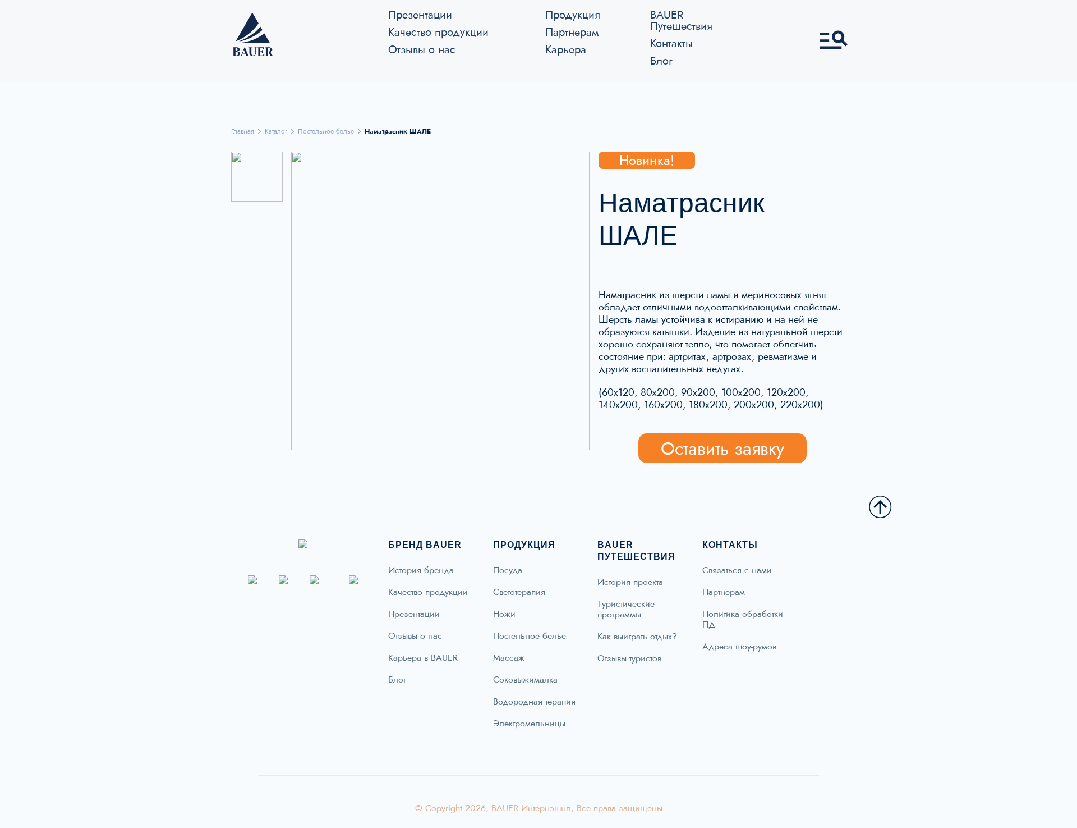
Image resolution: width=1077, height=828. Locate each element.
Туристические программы (626, 609)
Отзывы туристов (629, 658)
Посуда (507, 570)
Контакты (671, 43)
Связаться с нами (737, 570)
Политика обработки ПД (742, 619)
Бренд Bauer (425, 545)
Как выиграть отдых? (637, 636)
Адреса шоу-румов (739, 647)
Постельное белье (326, 131)
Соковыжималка (525, 680)
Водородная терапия (534, 702)
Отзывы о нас (421, 49)
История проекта (630, 582)
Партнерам (572, 32)
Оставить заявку (722, 448)
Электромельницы (529, 723)
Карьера (565, 49)
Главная (242, 131)
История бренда (421, 570)
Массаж (508, 658)
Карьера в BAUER (423, 658)
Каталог (276, 131)
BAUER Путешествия (681, 20)
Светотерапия (519, 592)
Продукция (572, 14)
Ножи (504, 614)
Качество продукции (438, 32)
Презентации (420, 14)
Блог (661, 60)
